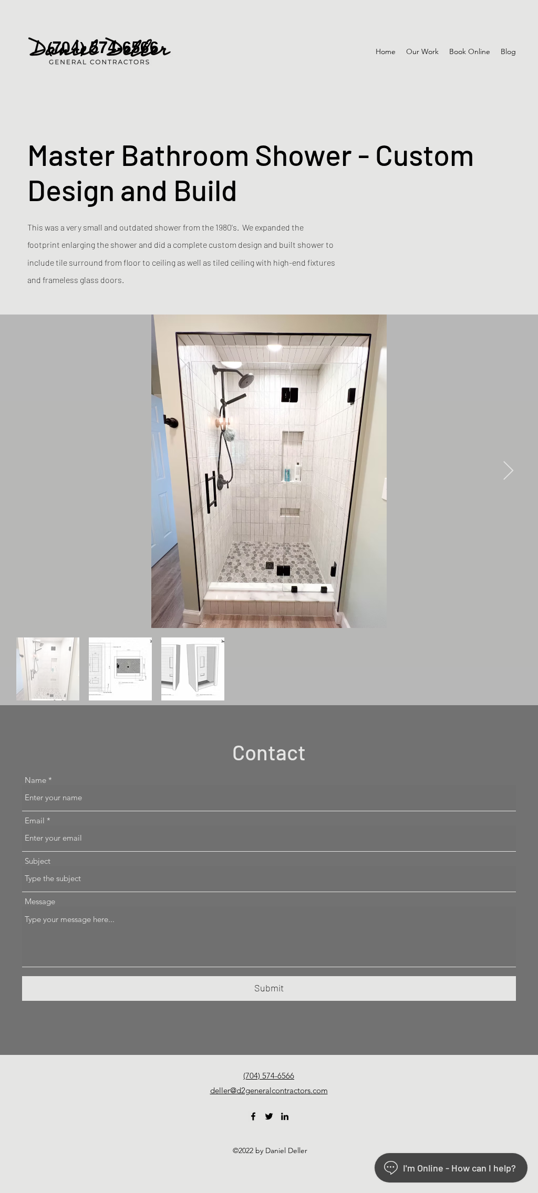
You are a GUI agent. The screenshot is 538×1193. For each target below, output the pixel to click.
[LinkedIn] (285, 1116)
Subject (37, 861)
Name (35, 780)
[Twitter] (269, 1116)
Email (35, 820)
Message (40, 901)
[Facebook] (253, 1116)
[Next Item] (508, 471)
